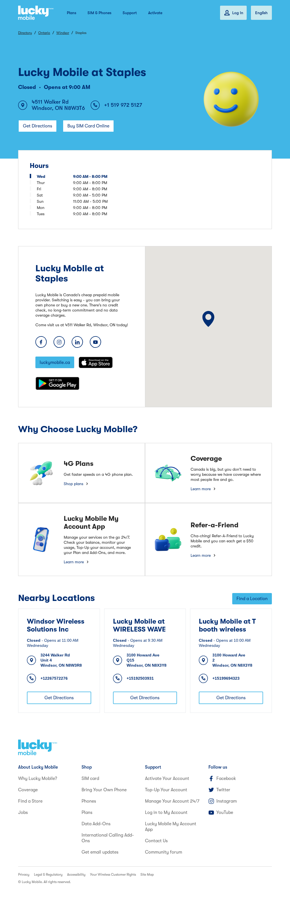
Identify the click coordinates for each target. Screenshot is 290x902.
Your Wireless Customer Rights (113, 875)
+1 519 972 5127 (123, 105)
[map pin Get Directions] (208, 319)
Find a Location (252, 598)
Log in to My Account (166, 812)
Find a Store (30, 801)
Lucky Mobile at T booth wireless (227, 625)
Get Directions (37, 126)
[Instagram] (59, 342)
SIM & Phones (99, 12)
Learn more (201, 489)
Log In (237, 12)
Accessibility (76, 875)
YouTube (224, 812)
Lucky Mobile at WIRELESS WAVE (139, 625)
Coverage (28, 789)
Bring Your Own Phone (104, 789)
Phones (89, 801)
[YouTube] (95, 342)
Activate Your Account (167, 778)
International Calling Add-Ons (108, 838)
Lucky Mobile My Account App (170, 826)
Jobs (23, 812)
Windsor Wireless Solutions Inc (55, 625)
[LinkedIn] (77, 342)
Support (130, 12)
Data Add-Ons (96, 823)
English (261, 12)
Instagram (226, 801)
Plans (71, 12)
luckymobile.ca (55, 362)
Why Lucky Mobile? (37, 778)
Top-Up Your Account (166, 789)
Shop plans (73, 483)
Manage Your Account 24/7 (172, 801)
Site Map (147, 875)
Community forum (163, 852)
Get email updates (100, 852)
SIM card (90, 778)
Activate (155, 12)
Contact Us (156, 840)
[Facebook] (41, 342)
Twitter (223, 789)
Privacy (23, 875)
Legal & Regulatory (48, 875)
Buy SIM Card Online (88, 126)
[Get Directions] (208, 319)
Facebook (226, 778)
